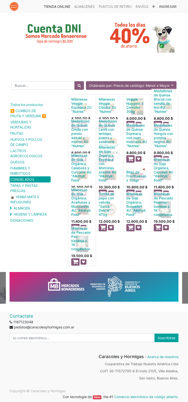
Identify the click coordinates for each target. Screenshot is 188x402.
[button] (153, 6)
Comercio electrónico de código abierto (145, 397)
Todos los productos (26, 105)
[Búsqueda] (79, 85)
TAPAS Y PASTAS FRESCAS (24, 188)
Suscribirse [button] (166, 338)
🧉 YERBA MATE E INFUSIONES (24, 199)
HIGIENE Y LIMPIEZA (30, 214)
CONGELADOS (22, 179)
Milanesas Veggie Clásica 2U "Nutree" (107, 105)
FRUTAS (16, 133)
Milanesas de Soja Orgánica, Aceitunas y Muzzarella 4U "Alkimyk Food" (81, 202)
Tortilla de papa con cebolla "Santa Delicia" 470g (106, 204)
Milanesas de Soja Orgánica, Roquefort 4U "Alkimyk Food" (136, 204)
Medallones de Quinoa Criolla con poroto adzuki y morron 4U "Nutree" (80, 133)
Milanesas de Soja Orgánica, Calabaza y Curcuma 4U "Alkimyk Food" (81, 167)
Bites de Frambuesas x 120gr (136, 176)
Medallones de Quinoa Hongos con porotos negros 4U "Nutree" (163, 135)
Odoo (97, 397)
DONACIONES (21, 220)
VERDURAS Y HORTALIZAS (20, 124)
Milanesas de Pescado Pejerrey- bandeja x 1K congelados (163, 204)
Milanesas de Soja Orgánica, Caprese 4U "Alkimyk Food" (163, 169)
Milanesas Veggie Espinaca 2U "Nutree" (81, 105)
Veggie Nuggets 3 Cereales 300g (134, 105)
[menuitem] (57, 6)
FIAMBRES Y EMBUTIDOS (20, 170)
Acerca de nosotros (162, 357)
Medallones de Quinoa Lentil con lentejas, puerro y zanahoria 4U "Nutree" (108, 133)
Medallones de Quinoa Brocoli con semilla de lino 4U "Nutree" (163, 101)
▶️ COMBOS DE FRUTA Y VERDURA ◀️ (28, 113)
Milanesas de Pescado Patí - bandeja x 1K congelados (81, 238)
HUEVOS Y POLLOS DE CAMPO (26, 142)
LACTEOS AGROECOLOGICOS (26, 153)
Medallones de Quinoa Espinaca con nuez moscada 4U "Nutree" (136, 135)
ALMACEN (22, 208)
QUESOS (17, 162)
